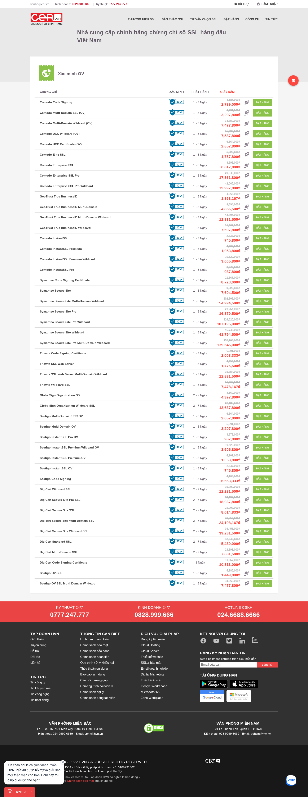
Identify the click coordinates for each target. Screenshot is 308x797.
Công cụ (252, 19)
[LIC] (257, 772)
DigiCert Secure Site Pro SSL (60, 499)
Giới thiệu (37, 639)
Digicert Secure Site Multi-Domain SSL (67, 520)
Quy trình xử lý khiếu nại (97, 662)
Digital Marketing (152, 674)
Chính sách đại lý (92, 692)
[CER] (190, 760)
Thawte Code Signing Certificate (63, 353)
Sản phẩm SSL (173, 19)
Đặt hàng (231, 19)
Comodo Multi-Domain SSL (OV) (62, 112)
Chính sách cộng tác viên (97, 698)
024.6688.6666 (238, 614)
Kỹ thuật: (111, 4)
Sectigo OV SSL (51, 573)
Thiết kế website (152, 657)
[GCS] (213, 772)
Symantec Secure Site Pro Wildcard (65, 322)
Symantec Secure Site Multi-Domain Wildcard (72, 301)
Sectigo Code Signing (55, 479)
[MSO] (168, 784)
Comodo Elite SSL (53, 154)
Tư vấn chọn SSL (203, 19)
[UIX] (213, 784)
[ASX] (168, 760)
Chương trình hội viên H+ (97, 686)
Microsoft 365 (150, 692)
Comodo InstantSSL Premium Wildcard (67, 259)
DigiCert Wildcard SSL (55, 489)
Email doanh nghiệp (154, 668)
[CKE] (213, 760)
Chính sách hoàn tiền (94, 657)
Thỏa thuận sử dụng (94, 668)
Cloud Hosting (150, 645)
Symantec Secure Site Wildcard (62, 332)
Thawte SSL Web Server (57, 363)
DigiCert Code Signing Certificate (63, 562)
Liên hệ (35, 662)
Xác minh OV (71, 73)
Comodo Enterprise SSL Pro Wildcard (66, 186)
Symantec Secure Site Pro (58, 311)
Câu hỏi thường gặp (93, 680)
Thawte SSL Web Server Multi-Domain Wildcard (73, 374)
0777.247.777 (69, 614)
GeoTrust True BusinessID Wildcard (65, 227)
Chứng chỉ (48, 92)
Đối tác (35, 657)
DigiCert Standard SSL (56, 541)
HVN (83, 762)
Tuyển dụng (38, 645)
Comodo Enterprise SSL (57, 165)
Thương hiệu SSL (141, 19)
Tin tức (271, 19)
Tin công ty (37, 682)
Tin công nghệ (39, 694)
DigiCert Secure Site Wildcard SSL (64, 531)
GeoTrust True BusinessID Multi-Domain (68, 207)
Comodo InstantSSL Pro (57, 269)
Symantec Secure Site (55, 290)
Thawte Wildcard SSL (55, 384)
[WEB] (235, 784)
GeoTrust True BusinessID (58, 196)
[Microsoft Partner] (238, 696)
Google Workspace (154, 686)
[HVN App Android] (214, 684)
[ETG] (168, 772)
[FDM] (190, 772)
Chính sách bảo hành (94, 651)
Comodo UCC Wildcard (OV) (60, 133)
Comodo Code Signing (56, 102)
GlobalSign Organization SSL (61, 395)
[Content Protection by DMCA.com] (154, 731)
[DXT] (235, 760)
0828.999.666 (154, 614)
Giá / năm (227, 92)
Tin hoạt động (39, 700)
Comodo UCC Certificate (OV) (61, 144)
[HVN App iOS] (244, 684)
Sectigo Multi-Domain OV (58, 426)
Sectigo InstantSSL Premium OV (62, 458)
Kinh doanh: (72, 4)
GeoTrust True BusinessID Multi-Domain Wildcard (75, 217)
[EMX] (257, 760)
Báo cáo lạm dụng (92, 674)
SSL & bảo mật (151, 662)
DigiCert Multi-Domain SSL (59, 552)
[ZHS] (257, 784)
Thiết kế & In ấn (151, 680)
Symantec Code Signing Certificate (65, 280)
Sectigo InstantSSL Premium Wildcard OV (69, 447)
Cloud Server (150, 651)
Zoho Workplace (152, 698)
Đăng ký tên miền (153, 639)
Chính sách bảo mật (94, 645)
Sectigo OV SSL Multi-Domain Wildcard (68, 583)
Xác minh (176, 92)
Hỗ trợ (34, 651)
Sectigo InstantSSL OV (56, 468)
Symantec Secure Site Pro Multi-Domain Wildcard (75, 343)
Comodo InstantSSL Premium (61, 248)
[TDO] (190, 784)
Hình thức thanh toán (94, 639)
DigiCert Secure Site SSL (57, 510)
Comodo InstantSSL (54, 238)
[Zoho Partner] (265, 696)
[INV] (235, 772)
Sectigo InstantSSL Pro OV (59, 437)
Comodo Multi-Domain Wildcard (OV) (66, 123)
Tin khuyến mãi (40, 688)
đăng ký (267, 664)
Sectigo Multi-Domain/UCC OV (61, 416)
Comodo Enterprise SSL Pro (60, 175)
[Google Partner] (212, 696)
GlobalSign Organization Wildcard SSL (67, 405)
